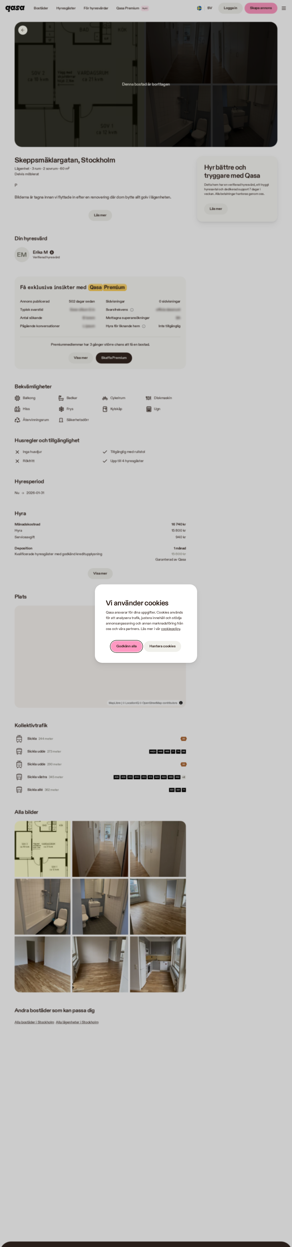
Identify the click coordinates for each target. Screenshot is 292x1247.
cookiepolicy (170, 629)
